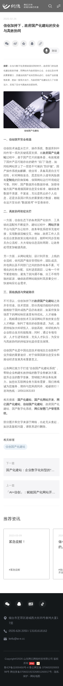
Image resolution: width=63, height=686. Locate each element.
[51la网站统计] (38, 663)
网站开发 (53, 224)
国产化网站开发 (44, 399)
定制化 (10, 179)
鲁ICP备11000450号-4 (16, 667)
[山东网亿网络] (20, 6)
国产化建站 (24, 399)
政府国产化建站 (44, 300)
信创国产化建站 (33, 404)
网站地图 (35, 676)
